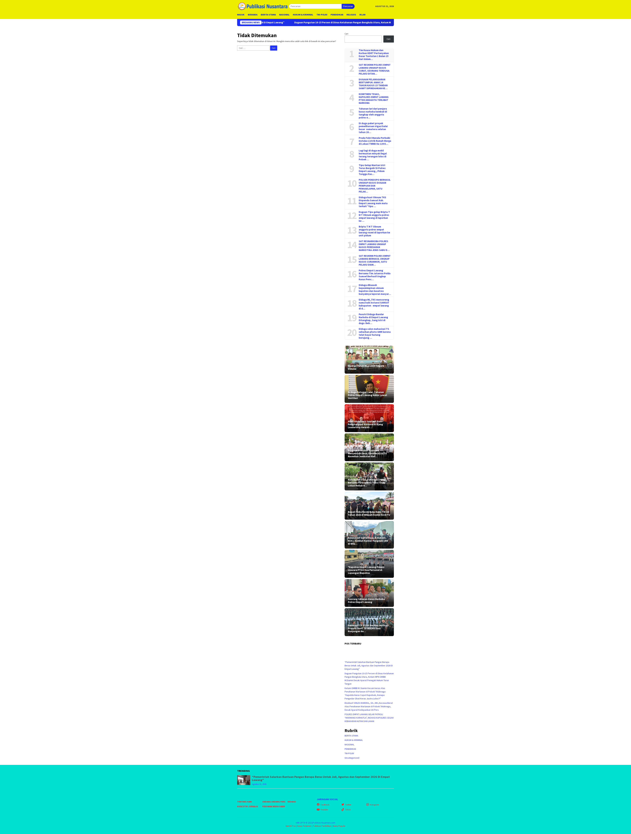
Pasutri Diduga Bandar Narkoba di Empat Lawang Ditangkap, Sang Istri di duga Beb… (373, 319)
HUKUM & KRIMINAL (354, 740)
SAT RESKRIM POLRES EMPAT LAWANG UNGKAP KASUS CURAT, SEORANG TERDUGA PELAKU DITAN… (375, 69)
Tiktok (348, 809)
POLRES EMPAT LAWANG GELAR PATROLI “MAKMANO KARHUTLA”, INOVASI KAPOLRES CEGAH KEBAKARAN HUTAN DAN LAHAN (369, 718)
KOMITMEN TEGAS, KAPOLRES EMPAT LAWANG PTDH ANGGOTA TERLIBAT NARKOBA (373, 98)
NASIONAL (349, 744)
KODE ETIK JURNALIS (247, 806)
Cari (346, 33)
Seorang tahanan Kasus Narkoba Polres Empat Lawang (366, 601)
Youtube (324, 809)
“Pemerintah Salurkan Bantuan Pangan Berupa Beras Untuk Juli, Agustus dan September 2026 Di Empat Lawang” (369, 665)
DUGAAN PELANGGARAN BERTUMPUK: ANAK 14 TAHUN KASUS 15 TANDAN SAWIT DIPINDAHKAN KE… (373, 84)
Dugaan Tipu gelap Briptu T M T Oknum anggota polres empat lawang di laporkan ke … (374, 216)
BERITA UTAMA (351, 735)
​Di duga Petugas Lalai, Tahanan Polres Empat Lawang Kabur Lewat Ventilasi (367, 395)
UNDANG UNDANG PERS (273, 801)
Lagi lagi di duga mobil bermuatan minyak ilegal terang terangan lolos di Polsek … (373, 155)
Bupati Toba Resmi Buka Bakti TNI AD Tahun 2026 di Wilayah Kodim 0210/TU (369, 513)
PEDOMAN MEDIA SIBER (273, 806)
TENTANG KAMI (244, 801)
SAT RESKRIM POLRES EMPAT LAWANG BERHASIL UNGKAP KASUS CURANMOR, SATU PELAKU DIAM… (375, 260)
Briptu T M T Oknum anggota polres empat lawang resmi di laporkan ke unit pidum (374, 231)
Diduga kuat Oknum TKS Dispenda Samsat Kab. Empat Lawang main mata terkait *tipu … (373, 202)
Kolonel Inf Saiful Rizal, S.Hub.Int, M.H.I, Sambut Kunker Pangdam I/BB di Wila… (368, 540)
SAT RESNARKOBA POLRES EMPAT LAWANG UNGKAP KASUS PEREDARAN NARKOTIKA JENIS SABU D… (374, 246)
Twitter (348, 804)
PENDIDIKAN (350, 748)
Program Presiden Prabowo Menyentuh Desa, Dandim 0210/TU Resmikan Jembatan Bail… (367, 453)
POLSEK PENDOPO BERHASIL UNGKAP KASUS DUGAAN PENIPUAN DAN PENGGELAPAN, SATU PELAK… (375, 185)
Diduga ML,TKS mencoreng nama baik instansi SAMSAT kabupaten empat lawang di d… (374, 304)
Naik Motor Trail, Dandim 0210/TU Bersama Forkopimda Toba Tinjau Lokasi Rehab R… (367, 482)
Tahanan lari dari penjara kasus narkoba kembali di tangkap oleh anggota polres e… (373, 113)
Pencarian (348, 6)
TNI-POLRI (349, 753)
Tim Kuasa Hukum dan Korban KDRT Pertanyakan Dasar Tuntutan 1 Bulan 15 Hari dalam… (374, 55)
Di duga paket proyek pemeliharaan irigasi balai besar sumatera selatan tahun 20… (373, 128)
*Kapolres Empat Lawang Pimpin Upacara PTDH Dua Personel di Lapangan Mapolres (366, 570)
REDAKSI (292, 801)
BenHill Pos (291, 826)
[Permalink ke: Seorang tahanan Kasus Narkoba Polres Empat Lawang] (369, 593)
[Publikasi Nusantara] (263, 6)
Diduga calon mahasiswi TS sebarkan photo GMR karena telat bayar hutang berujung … (375, 333)
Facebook (324, 804)
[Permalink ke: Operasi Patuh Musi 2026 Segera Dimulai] (369, 360)
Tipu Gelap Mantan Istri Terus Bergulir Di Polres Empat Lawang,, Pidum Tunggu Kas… (372, 170)
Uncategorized (352, 757)
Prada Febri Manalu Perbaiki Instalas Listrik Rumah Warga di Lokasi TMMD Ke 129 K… (375, 140)
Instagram (374, 804)
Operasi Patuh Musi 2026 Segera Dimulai (366, 367)
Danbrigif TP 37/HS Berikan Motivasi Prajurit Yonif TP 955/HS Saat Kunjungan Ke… (368, 628)
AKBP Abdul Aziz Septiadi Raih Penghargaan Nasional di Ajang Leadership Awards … (365, 424)
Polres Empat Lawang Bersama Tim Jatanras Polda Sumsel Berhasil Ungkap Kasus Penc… (374, 275)
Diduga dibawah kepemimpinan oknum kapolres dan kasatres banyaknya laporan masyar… (375, 289)
